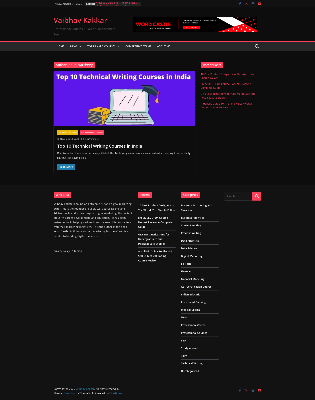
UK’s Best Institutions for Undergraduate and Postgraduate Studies (153, 239)
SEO (183, 340)
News (73, 46)
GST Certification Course (196, 286)
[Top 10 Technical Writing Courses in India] (124, 98)
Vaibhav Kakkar (80, 20)
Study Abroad (189, 348)
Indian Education (191, 294)
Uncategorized (190, 371)
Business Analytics (192, 217)
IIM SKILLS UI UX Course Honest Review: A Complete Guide (155, 222)
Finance (185, 271)
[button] (79, 46)
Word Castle (61, 231)
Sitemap (77, 251)
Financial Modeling (192, 279)
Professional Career (193, 325)
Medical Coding (190, 309)
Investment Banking (193, 302)
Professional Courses (92, 132)
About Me (163, 46)
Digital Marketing (192, 256)
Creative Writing (191, 233)
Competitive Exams (138, 46)
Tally (184, 355)
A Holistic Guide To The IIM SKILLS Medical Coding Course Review (116, 5)
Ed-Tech (186, 263)
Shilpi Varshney (91, 138)
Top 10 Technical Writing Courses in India (99, 146)
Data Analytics (190, 240)
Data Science (189, 248)
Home (60, 46)
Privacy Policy (62, 251)
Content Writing (191, 225)
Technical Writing (68, 132)
